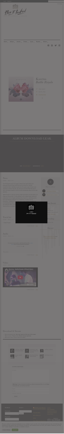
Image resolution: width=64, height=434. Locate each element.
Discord (34, 213)
